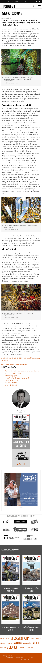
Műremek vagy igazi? (11, 376)
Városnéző (3, 648)
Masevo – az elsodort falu (13, 373)
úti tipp (37, 643)
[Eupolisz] (20, 529)
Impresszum (19, 657)
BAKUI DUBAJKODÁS (11, 385)
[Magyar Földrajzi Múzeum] (34, 529)
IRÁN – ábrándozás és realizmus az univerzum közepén (22, 371)
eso (7, 639)
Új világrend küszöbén (11, 380)
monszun (9, 643)
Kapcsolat (10, 657)
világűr (12, 648)
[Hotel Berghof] (30, 537)
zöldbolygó (30, 648)
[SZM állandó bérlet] (21, 489)
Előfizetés (10, 1)
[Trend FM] (20, 521)
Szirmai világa (27, 643)
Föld (32, 639)
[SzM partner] (11, 537)
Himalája (38, 639)
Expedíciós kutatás (20, 1)
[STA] (34, 521)
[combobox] (33, 6)
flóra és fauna (20, 639)
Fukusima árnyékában (11, 383)
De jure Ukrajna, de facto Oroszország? (17, 378)
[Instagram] (39, 1)
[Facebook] (36, 1)
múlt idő (18, 643)
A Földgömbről (30, 657)
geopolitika (23, 365)
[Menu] (39, 6)
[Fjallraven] (6, 529)
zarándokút (22, 648)
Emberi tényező (9, 365)
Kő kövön (2, 643)
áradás (2, 639)
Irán (2, 365)
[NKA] (6, 521)
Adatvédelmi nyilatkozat (21, 659)
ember (17, 365)
